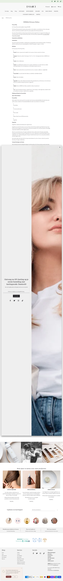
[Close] (21, 568)
